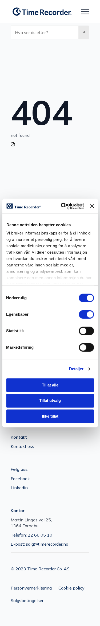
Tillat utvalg (50, 400)
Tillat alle (50, 385)
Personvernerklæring (31, 588)
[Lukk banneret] (92, 206)
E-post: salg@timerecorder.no (39, 544)
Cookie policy (71, 588)
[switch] (86, 314)
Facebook (20, 478)
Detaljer (76, 368)
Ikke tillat (50, 416)
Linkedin (19, 487)
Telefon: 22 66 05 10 (31, 535)
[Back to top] (87, 613)
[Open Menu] (85, 11)
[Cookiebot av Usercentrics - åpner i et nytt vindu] (63, 206)
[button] (84, 32)
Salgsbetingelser (27, 600)
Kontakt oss (22, 446)
